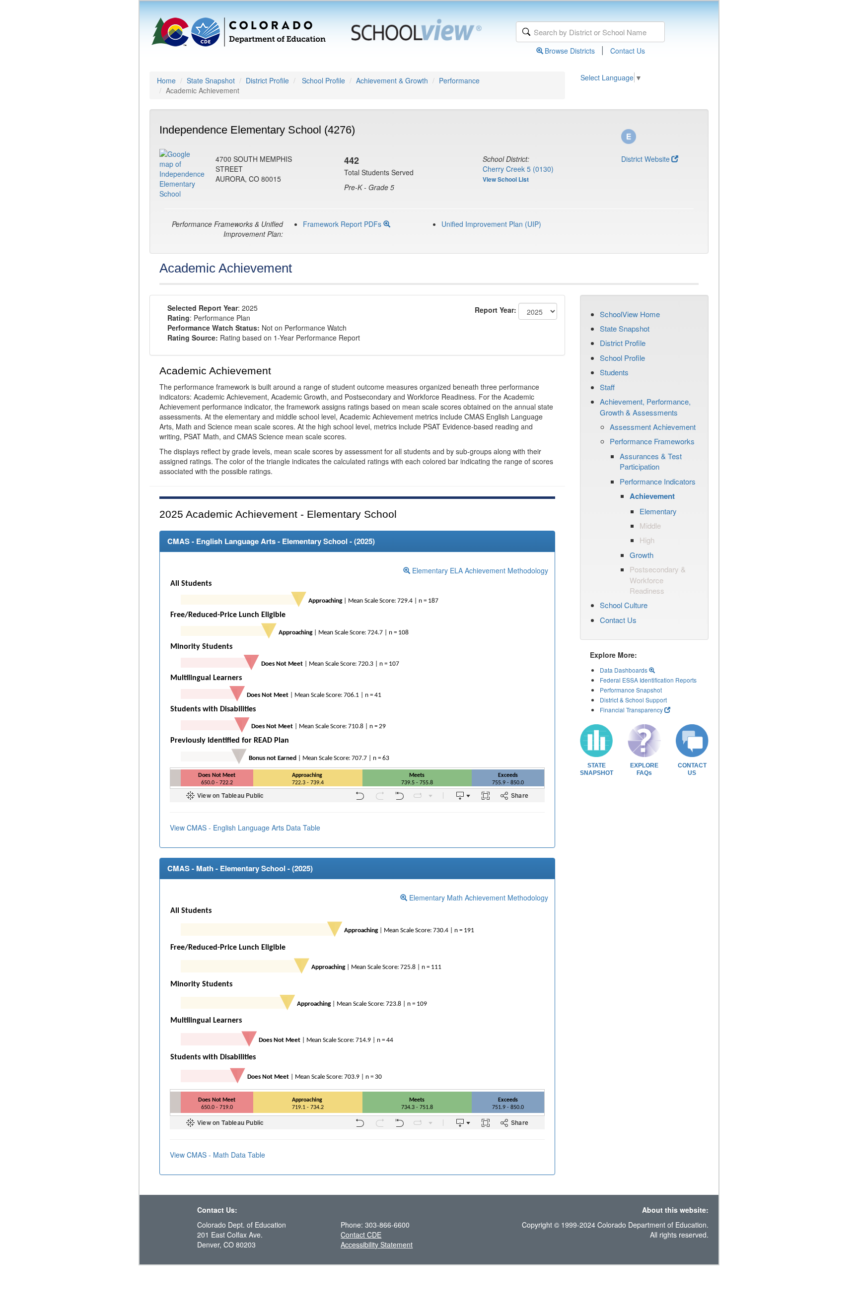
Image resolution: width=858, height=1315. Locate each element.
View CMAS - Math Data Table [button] (217, 1155)
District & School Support (633, 699)
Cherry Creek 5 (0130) (518, 169)
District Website (645, 159)
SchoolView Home (630, 314)
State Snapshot (211, 80)
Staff (607, 387)
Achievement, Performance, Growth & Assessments (645, 406)
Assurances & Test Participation (651, 461)
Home (166, 80)
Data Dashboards (624, 670)
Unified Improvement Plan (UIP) (491, 224)
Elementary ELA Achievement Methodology (479, 570)
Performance (459, 80)
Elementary (658, 511)
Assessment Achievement (653, 426)
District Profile (267, 80)
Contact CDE (361, 1235)
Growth (641, 555)
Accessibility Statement (377, 1244)
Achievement (652, 495)
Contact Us (627, 51)
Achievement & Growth (392, 80)
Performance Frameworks (652, 441)
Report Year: (495, 310)
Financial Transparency (631, 709)
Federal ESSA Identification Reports (648, 680)
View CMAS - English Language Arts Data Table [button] (245, 827)
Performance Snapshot (631, 690)
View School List (506, 179)
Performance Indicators (658, 481)
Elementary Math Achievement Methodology (477, 897)
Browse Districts (570, 51)
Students (614, 372)
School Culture (623, 605)
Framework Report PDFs (343, 224)
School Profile (323, 80)
